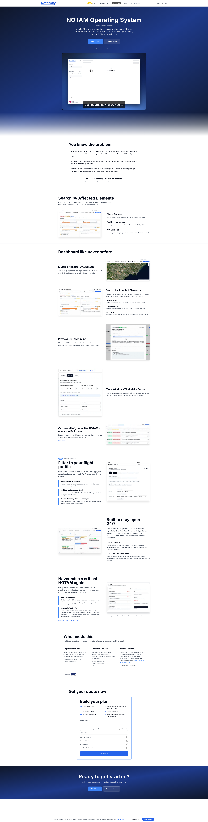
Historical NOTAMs (85, 748)
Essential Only (136, 819)
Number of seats (85, 720)
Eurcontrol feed (84, 737)
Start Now (94, 789)
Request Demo (111, 789)
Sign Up (164, 3)
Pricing (125, 3)
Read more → (62, 441)
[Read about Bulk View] (128, 434)
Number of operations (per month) (90, 729)
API (108, 3)
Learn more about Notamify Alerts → (69, 620)
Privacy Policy (120, 819)
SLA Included (83, 740)
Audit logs (83, 744)
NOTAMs (102, 3)
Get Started (95, 41)
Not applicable (124, 728)
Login (158, 3)
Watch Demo (112, 41)
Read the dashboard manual (104, 49)
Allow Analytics (148, 819)
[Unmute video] (142, 106)
